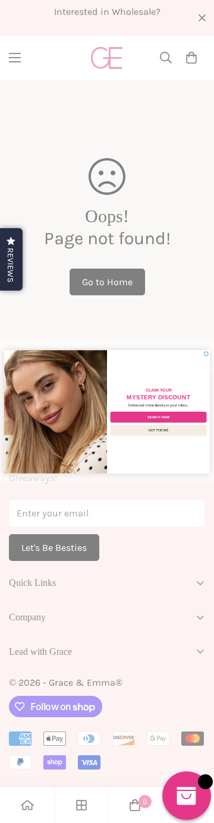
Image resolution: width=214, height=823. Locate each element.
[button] (11, 259)
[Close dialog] (206, 353)
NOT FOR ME (158, 429)
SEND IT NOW (158, 416)
